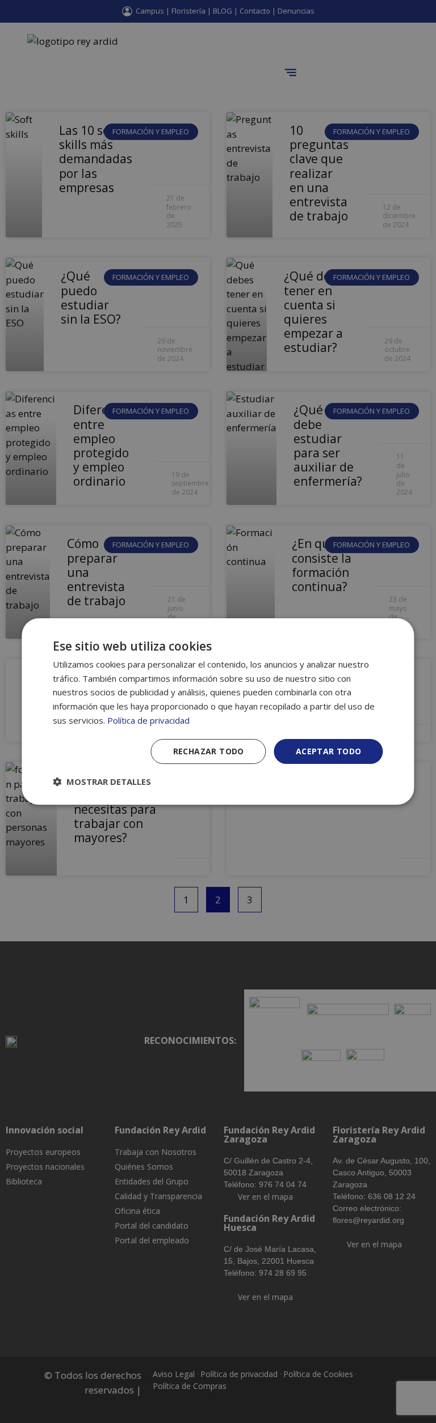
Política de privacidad (148, 720)
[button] (102, 781)
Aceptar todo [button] (329, 751)
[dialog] (218, 711)
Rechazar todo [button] (208, 751)
